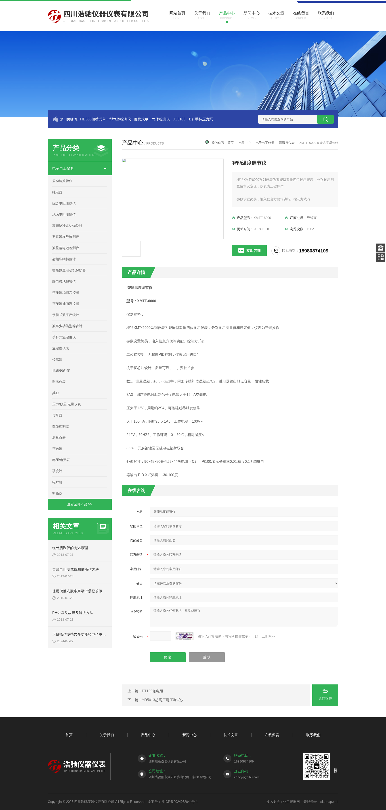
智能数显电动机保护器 (69, 270)
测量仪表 (59, 437)
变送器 (57, 448)
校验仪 (57, 493)
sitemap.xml (329, 802)
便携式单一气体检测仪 (152, 119)
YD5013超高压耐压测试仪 (163, 700)
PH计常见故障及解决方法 (72, 613)
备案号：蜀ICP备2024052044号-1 (173, 802)
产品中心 (244, 143)
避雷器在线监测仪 (65, 237)
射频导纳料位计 (64, 259)
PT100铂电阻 (152, 691)
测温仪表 (59, 382)
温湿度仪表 (60, 348)
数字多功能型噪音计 (67, 326)
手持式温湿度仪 (64, 337)
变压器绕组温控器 (65, 292)
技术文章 (231, 735)
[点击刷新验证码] (184, 636)
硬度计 (57, 471)
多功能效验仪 (62, 181)
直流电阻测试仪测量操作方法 (75, 569)
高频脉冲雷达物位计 (67, 225)
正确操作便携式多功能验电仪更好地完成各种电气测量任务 (98, 634)
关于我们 (107, 735)
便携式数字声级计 (65, 315)
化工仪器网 (291, 802)
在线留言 (272, 735)
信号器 (57, 415)
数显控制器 (60, 426)
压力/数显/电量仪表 (66, 404)
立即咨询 (253, 250)
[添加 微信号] (380, 257)
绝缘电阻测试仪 (64, 214)
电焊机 (57, 482)
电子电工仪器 (63, 168)
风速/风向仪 (61, 370)
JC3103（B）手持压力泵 (193, 119)
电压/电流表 (61, 460)
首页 (230, 143)
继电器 (57, 192)
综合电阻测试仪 (64, 203)
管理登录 (310, 802)
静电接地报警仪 (64, 281)
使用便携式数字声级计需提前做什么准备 (84, 591)
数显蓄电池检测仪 (65, 248)
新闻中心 (189, 735)
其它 (55, 393)
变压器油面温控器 (65, 304)
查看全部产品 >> (79, 504)
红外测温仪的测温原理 (70, 548)
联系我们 (313, 735)
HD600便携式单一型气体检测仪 (105, 119)
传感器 (57, 359)
